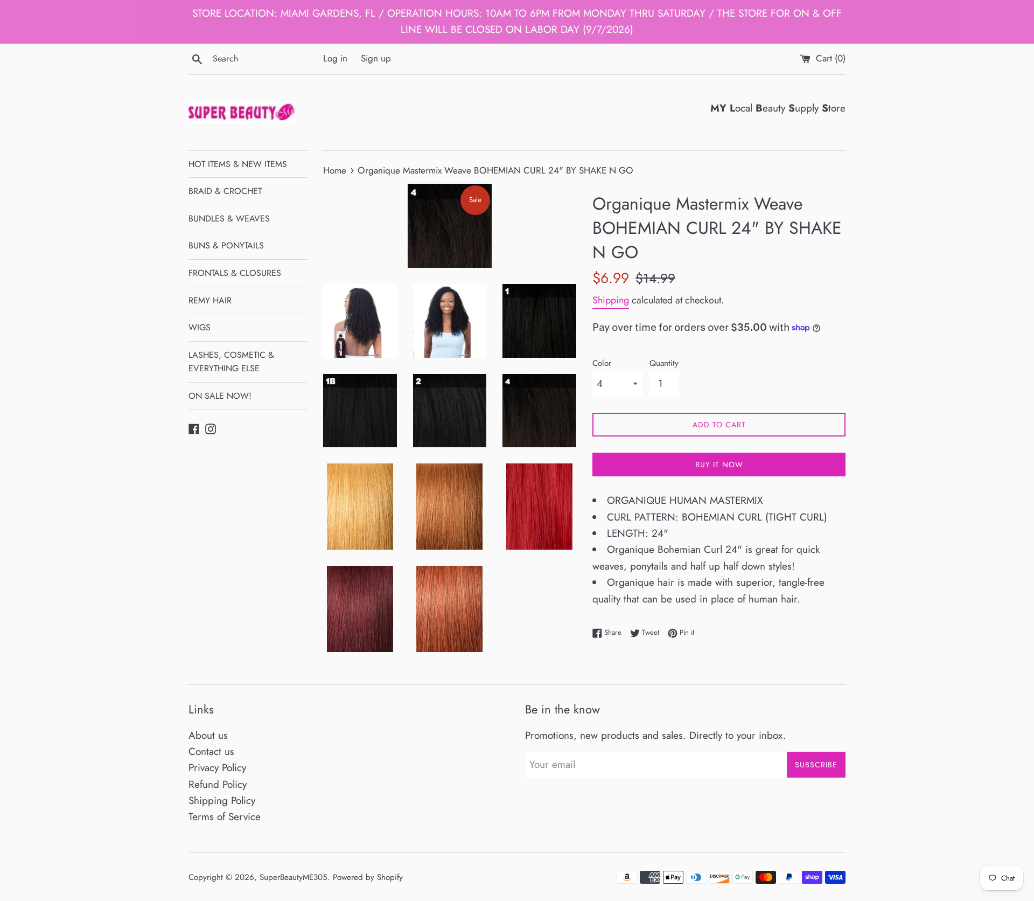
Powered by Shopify (368, 877)
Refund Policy (217, 784)
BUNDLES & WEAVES (229, 218)
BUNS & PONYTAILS (226, 245)
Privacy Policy (217, 767)
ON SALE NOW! (219, 396)
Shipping (610, 300)
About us (208, 735)
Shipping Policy (221, 800)
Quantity (664, 363)
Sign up (376, 58)
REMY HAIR (210, 300)
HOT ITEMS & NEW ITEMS (237, 164)
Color (601, 363)
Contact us (211, 751)
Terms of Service (224, 816)
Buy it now (719, 464)
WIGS (199, 327)
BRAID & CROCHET (225, 191)
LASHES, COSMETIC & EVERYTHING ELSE (231, 362)
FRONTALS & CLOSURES (234, 273)
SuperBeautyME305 (293, 877)
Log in (335, 58)
